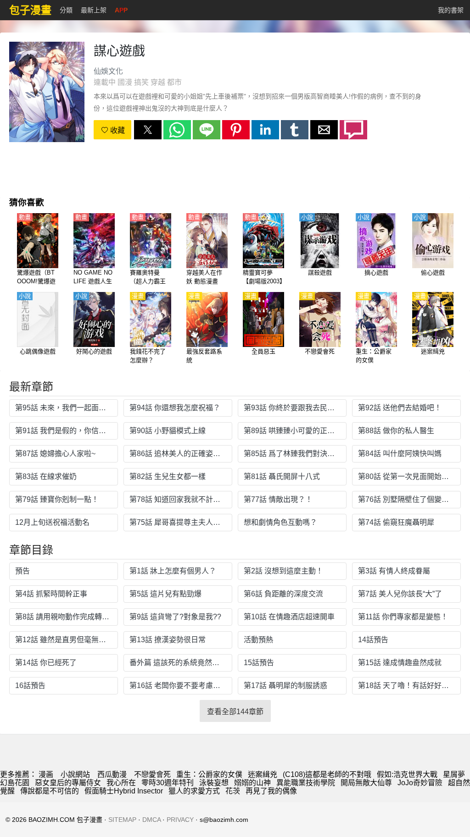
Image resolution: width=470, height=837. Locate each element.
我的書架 (451, 10)
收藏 (116, 130)
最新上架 (93, 10)
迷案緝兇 (262, 774)
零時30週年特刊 (167, 783)
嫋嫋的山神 (252, 783)
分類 (66, 10)
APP (121, 10)
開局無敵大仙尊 (366, 783)
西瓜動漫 (112, 774)
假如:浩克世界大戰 (407, 774)
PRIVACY (180, 819)
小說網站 (75, 774)
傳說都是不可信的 (49, 791)
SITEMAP (122, 819)
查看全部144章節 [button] (235, 712)
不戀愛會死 (152, 774)
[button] (148, 129)
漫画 (46, 774)
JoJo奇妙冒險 (419, 783)
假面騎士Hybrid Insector (123, 791)
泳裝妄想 (214, 783)
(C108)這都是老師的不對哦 (327, 774)
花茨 (232, 791)
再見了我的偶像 (271, 791)
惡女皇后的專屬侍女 (68, 783)
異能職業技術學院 (305, 783)
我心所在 (121, 783)
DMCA (151, 819)
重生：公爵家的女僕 (209, 774)
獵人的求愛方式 (194, 791)
